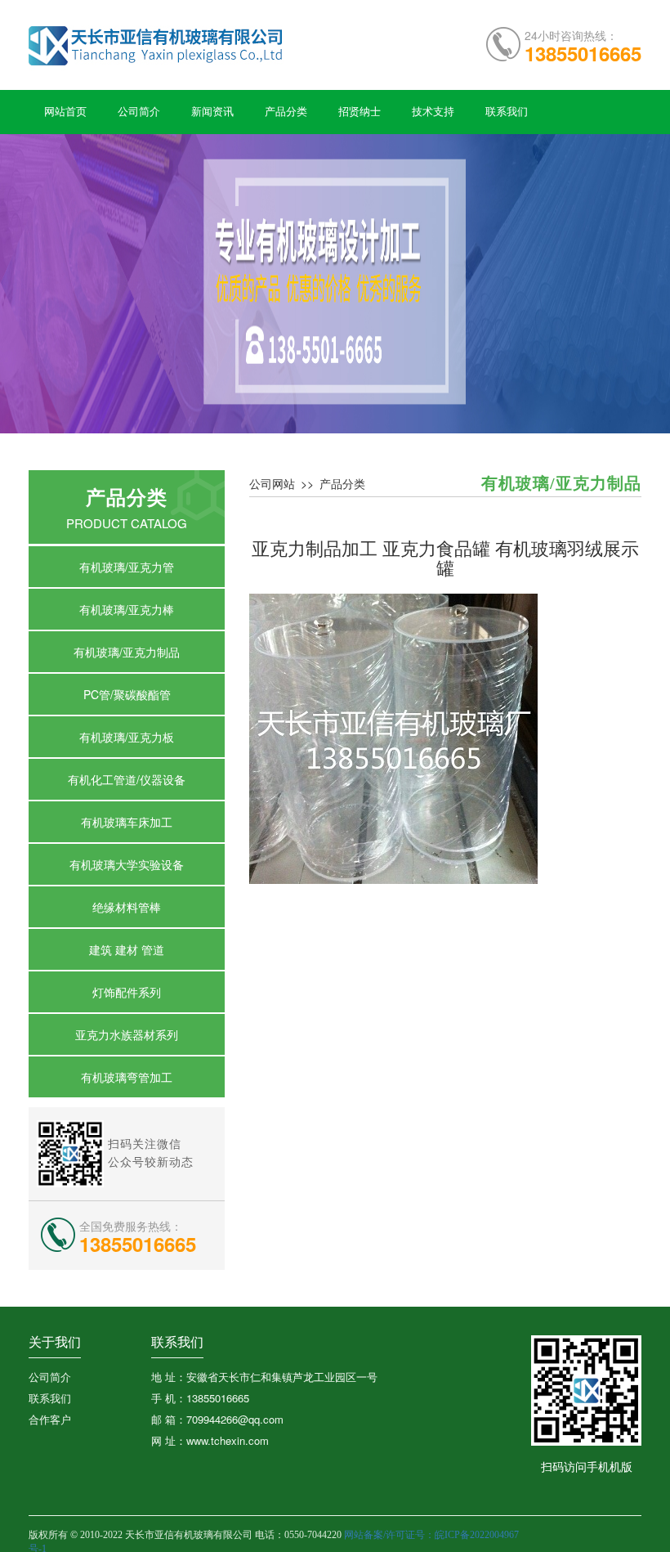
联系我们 (506, 111)
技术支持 (433, 111)
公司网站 (272, 483)
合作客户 (50, 1419)
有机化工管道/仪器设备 (126, 779)
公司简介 (139, 111)
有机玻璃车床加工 (126, 822)
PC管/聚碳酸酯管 (127, 694)
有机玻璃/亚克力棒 (126, 609)
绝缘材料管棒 (126, 907)
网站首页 (65, 111)
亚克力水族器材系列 (126, 1034)
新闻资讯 (212, 111)
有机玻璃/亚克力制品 (127, 652)
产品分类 (286, 111)
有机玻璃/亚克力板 (126, 737)
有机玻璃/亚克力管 (126, 566)
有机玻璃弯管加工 (126, 1077)
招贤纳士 (359, 111)
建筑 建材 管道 (126, 949)
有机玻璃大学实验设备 (126, 864)
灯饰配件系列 (126, 992)
